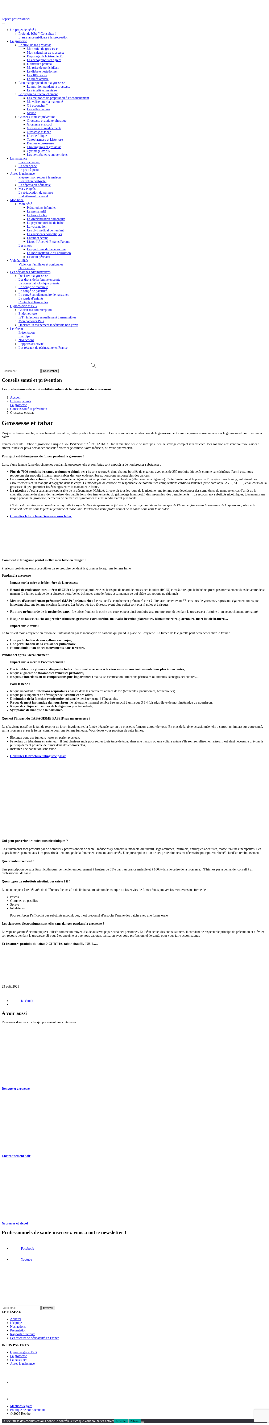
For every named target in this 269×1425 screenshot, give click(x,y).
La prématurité (36, 211)
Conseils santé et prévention (36, 117)
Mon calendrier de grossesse (45, 52)
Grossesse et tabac (39, 132)
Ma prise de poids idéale (43, 67)
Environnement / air (16, 1156)
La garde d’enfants (30, 298)
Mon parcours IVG (31, 321)
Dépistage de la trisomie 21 (45, 56)
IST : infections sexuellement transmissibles (47, 317)
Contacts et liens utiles (33, 302)
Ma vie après (27, 188)
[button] (93, 366)
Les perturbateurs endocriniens (47, 154)
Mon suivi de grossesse (42, 48)
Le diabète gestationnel (42, 71)
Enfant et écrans (37, 238)
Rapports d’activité (31, 344)
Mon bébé (17, 200)
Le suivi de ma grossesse (34, 45)
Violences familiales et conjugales (40, 264)
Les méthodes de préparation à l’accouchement (58, 98)
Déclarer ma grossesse (33, 275)
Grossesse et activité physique (46, 120)
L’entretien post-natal (32, 181)
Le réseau (16, 328)
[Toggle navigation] (3, 23)
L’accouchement (29, 162)
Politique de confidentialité (27, 1410)
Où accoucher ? (37, 105)
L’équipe (24, 336)
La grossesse (18, 41)
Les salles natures (38, 109)
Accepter (121, 1421)
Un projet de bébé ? (23, 30)
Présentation (26, 332)
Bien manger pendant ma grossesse (41, 83)
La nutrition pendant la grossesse (48, 86)
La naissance (18, 158)
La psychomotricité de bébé (45, 223)
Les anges (25, 245)
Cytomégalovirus (38, 151)
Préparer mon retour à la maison (39, 177)
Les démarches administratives (30, 272)
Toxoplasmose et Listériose (45, 139)
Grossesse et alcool (39, 124)
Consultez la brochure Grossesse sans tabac (41, 516)
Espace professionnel (16, 19)
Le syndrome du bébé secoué (46, 249)
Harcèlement (26, 268)
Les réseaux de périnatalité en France (42, 347)
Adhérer (15, 1319)
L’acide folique (37, 135)
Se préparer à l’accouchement (38, 94)
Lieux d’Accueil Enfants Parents (48, 241)
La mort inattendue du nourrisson (49, 253)
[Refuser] (142, 1422)
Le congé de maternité (33, 287)
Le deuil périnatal (38, 257)
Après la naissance (22, 173)
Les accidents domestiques (44, 234)
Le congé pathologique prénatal (39, 283)
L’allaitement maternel (33, 196)
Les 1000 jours (37, 75)
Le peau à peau (28, 170)
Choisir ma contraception (35, 310)
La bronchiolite (37, 215)
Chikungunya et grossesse (44, 147)
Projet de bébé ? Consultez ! (37, 33)
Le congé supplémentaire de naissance (43, 294)
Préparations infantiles (41, 207)
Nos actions (26, 340)
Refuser (134, 1421)
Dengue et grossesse (40, 143)
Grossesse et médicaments (44, 128)
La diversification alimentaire (46, 219)
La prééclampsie (38, 79)
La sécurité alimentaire (42, 90)
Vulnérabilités (19, 260)
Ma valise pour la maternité (45, 101)
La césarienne (27, 166)
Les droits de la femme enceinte (39, 279)
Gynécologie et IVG (23, 306)
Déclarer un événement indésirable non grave (48, 325)
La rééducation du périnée (35, 192)
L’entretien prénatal (40, 64)
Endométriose (27, 313)
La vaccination (36, 226)
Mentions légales (21, 1406)
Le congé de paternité (32, 291)
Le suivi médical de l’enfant (45, 230)
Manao (31, 113)
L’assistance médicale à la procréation (43, 37)
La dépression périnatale (34, 185)
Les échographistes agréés (44, 60)
